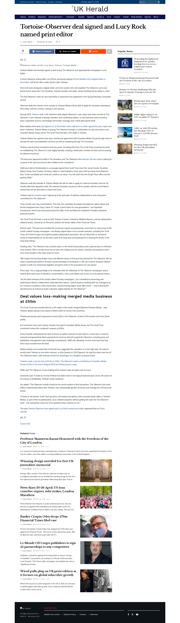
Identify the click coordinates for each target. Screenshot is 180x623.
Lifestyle (70, 17)
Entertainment (55, 17)
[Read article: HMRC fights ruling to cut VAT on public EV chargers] (125, 118)
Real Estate (136, 17)
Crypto (117, 17)
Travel (126, 17)
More (156, 17)
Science (100, 17)
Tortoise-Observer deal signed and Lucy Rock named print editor (56, 409)
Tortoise (35, 114)
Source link (25, 424)
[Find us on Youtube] (137, 614)
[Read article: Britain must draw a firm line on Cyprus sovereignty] (125, 105)
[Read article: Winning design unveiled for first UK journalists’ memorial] (96, 470)
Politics (31, 17)
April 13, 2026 (39, 524)
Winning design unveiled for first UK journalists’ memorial (145, 147)
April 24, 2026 (141, 107)
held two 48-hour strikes (92, 159)
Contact (51, 2)
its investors (37, 195)
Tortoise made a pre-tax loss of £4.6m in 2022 (40, 361)
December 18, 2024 (44, 42)
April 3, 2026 (39, 579)
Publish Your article (27, 2)
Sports (148, 17)
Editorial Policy (41, 2)
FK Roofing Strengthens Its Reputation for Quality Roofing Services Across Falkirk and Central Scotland (146, 64)
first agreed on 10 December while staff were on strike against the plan (71, 126)
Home (23, 17)
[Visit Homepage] (90, 9)
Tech (109, 17)
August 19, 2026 (141, 72)
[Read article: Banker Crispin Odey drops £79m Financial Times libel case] (96, 526)
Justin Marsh (27, 42)
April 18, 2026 (39, 499)
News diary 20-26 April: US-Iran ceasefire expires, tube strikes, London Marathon (47, 491)
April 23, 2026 (40, 469)
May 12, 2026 (125, 95)
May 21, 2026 (39, 446)
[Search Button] (158, 2)
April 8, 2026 (39, 551)
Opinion (90, 17)
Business (42, 17)
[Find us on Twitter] (132, 614)
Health (81, 17)
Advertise (58, 2)
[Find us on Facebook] (128, 614)
